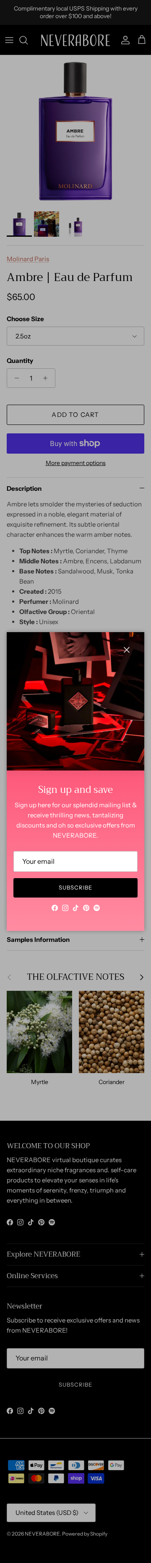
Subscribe (75, 887)
